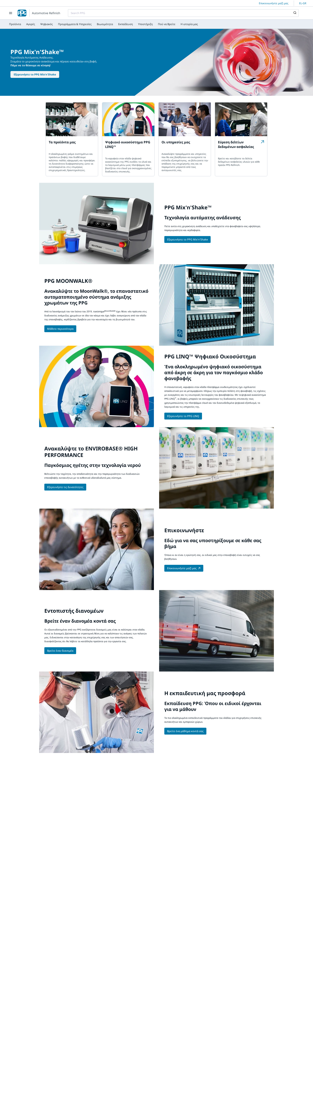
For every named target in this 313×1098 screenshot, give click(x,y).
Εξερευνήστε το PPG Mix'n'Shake (35, 74)
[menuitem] (15, 24)
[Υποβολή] (294, 13)
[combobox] (183, 13)
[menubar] (104, 24)
